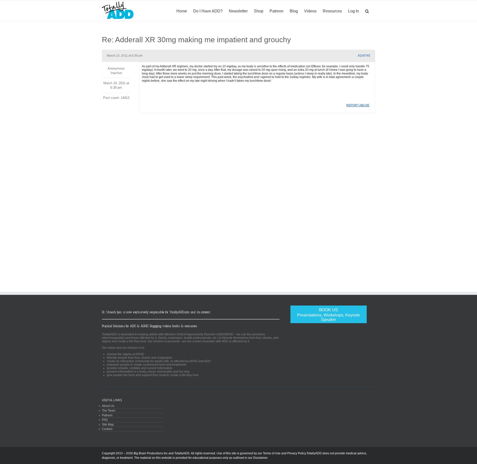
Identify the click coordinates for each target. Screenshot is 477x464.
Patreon (107, 415)
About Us (108, 405)
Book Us (328, 315)
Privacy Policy (296, 453)
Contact (107, 428)
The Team (108, 410)
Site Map (108, 424)
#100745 (364, 55)
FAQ (105, 419)
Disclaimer (260, 458)
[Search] (367, 10)
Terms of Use (271, 453)
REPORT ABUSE (357, 105)
